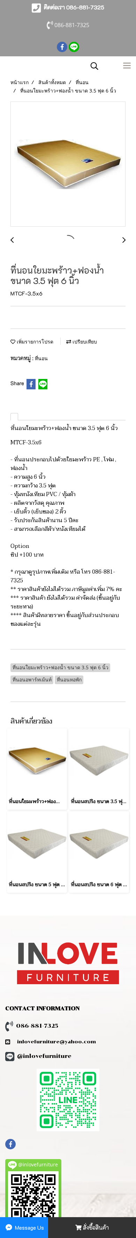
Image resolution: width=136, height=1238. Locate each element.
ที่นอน (41, 358)
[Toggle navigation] (127, 66)
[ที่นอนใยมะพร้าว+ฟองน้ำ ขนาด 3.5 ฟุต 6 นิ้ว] (68, 164)
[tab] (14, 416)
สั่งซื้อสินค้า (95, 1227)
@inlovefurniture (44, 1056)
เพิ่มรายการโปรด (34, 341)
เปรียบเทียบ (84, 341)
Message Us (29, 1227)
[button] (92, 66)
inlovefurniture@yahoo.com (53, 1042)
